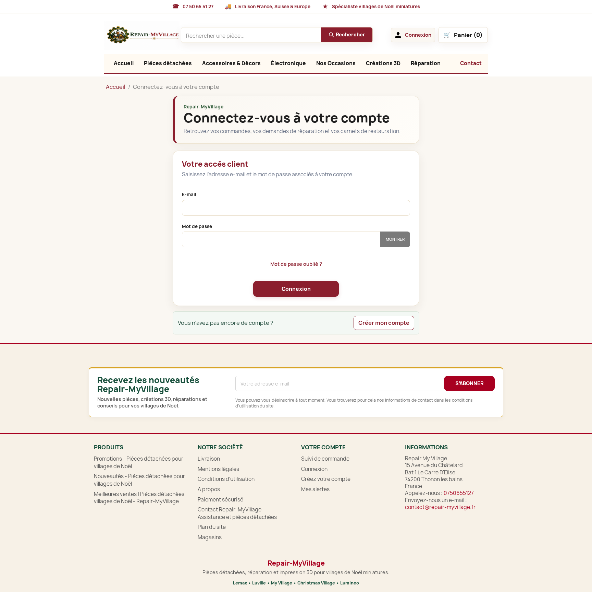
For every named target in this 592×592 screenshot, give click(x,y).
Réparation (426, 63)
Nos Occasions (336, 63)
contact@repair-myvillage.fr (440, 507)
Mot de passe (197, 226)
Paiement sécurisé (220, 499)
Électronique (288, 63)
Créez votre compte (325, 479)
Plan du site (212, 527)
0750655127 (459, 493)
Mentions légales (218, 469)
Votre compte (323, 447)
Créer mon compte (383, 323)
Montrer (395, 239)
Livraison (209, 458)
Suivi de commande (325, 458)
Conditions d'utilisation (226, 479)
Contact (471, 63)
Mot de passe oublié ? (296, 264)
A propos (209, 489)
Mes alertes (315, 489)
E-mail (189, 195)
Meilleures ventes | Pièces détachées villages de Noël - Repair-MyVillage (139, 497)
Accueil (124, 63)
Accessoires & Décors (231, 63)
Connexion (296, 289)
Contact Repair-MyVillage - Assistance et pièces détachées (237, 513)
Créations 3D (383, 63)
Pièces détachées (168, 63)
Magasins (210, 537)
